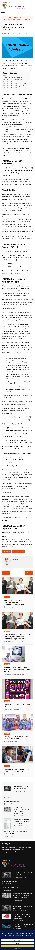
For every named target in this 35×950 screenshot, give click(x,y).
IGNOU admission (19, 551)
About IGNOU (8, 82)
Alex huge (8, 607)
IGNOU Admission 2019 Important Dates (16, 88)
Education (26, 33)
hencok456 (7, 33)
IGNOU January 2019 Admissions (14, 80)
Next (28, 572)
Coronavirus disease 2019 (12, 801)
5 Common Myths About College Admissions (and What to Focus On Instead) (17, 669)
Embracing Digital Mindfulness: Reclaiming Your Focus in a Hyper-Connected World (22, 895)
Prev (7, 572)
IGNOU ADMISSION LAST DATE (13, 78)
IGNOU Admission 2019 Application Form (16, 86)
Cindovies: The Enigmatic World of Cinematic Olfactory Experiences (23, 926)
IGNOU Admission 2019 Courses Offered (16, 84)
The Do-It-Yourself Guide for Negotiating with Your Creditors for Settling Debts (22, 916)
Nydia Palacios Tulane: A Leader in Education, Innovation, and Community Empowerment (17, 602)
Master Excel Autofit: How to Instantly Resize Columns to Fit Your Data (22, 821)
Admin (7, 709)
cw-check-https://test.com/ (11, 795)
